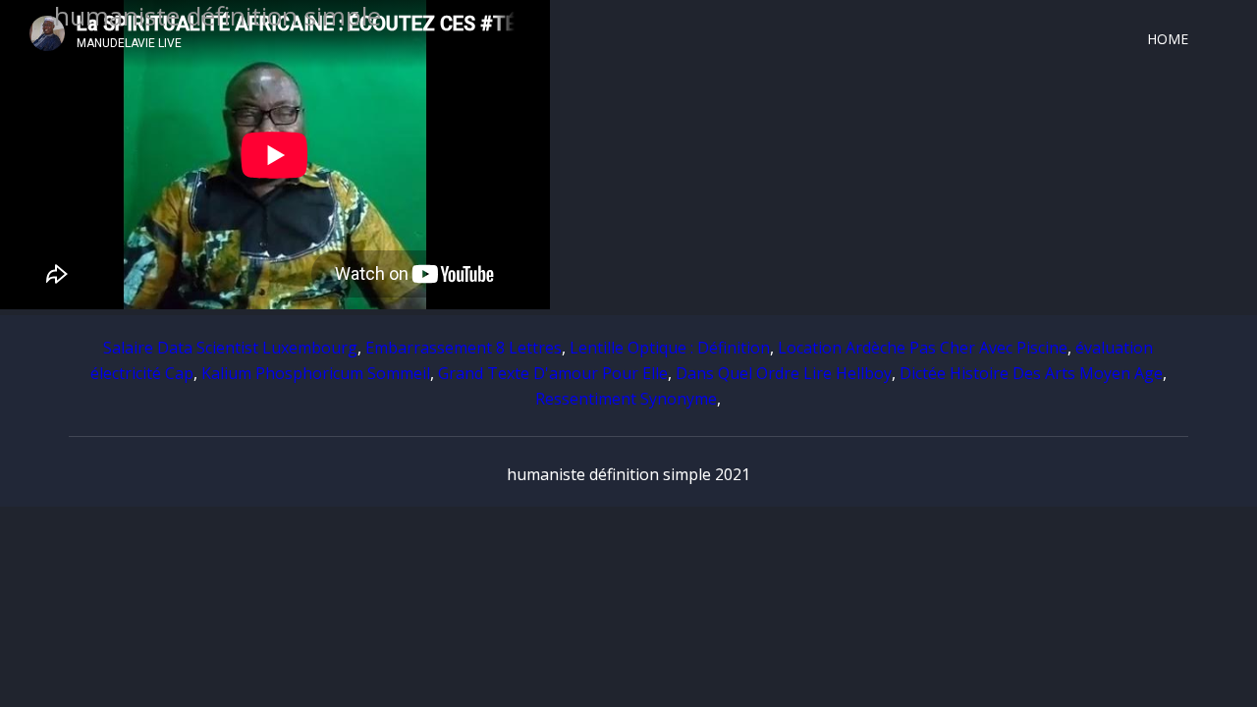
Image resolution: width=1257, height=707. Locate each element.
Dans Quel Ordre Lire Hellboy (784, 373)
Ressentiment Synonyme (626, 398)
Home (1167, 38)
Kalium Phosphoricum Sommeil (315, 373)
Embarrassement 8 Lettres (463, 347)
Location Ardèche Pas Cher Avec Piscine (922, 347)
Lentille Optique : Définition (670, 347)
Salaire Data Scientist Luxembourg (230, 347)
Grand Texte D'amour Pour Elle (553, 373)
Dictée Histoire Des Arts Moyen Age (1031, 373)
